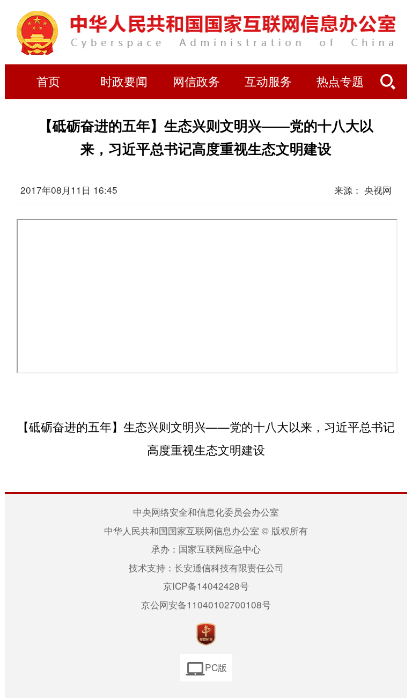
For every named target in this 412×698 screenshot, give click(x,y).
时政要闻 (124, 82)
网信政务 (196, 82)
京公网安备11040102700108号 (206, 604)
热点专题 (340, 82)
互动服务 (268, 82)
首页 (48, 82)
